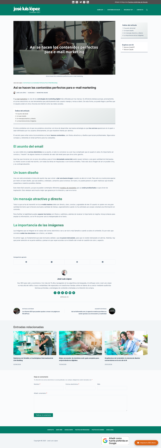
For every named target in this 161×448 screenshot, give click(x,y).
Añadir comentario (40, 393)
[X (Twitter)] (77, 2)
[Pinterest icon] (73, 292)
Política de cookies (98, 429)
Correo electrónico (72, 384)
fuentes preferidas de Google (138, 2)
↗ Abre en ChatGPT (128, 47)
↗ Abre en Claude (127, 49)
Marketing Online (42, 92)
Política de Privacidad (82, 429)
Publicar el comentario (43, 415)
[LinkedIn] (73, 2)
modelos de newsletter (68, 188)
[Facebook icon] (55, 292)
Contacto (140, 9)
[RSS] (88, 2)
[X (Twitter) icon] (66, 292)
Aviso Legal (110, 429)
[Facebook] (26, 262)
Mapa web (59, 429)
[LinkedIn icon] (58, 292)
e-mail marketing (21, 99)
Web (98, 384)
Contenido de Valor (113, 9)
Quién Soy (100, 9)
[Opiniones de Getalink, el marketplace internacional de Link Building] (34, 343)
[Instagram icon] (70, 292)
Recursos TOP (128, 9)
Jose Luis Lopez (17, 82)
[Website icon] (62, 292)
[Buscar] (147, 10)
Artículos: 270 (64, 297)
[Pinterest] (77, 262)
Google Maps (69, 429)
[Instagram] (84, 2)
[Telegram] (80, 2)
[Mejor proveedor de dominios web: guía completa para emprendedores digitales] (80, 343)
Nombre (37, 384)
